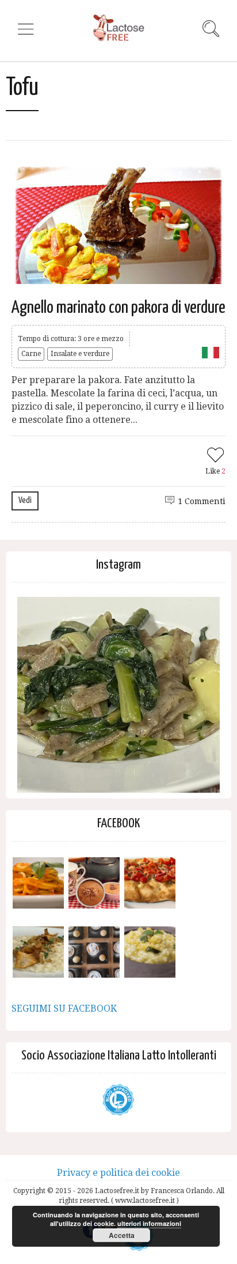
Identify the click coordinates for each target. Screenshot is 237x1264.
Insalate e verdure (80, 354)
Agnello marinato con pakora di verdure (118, 307)
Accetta (122, 1235)
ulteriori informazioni (149, 1223)
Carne (31, 354)
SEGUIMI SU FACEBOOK (64, 1008)
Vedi (25, 500)
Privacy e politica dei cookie (118, 1172)
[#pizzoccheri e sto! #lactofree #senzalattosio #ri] (118, 698)
